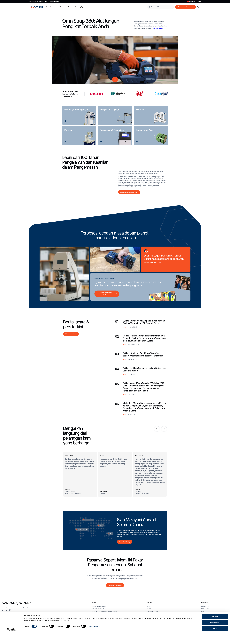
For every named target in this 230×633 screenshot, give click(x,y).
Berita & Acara (205, 608)
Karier (203, 611)
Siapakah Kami (205, 606)
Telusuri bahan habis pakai (152, 262)
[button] (48, 7)
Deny (215, 628)
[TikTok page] (6, 610)
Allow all (215, 616)
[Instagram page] (10, 610)
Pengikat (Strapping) (98, 608)
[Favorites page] (198, 7)
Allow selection (215, 622)
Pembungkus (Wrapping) (99, 606)
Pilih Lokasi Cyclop (124, 542)
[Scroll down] (115, 79)
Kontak (199, 1)
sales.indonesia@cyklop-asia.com (38, 1)
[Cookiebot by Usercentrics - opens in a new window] (11, 629)
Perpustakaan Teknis (152, 611)
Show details (93, 626)
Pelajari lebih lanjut (157, 28)
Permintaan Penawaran (185, 7)
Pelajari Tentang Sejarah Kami (129, 192)
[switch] (51, 626)
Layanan (149, 608)
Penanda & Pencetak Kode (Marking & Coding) (105, 611)
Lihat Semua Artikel (71, 334)
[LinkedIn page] (2, 610)
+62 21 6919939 (54, 1)
